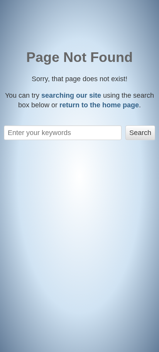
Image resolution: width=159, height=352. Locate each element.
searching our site (71, 95)
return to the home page (99, 105)
